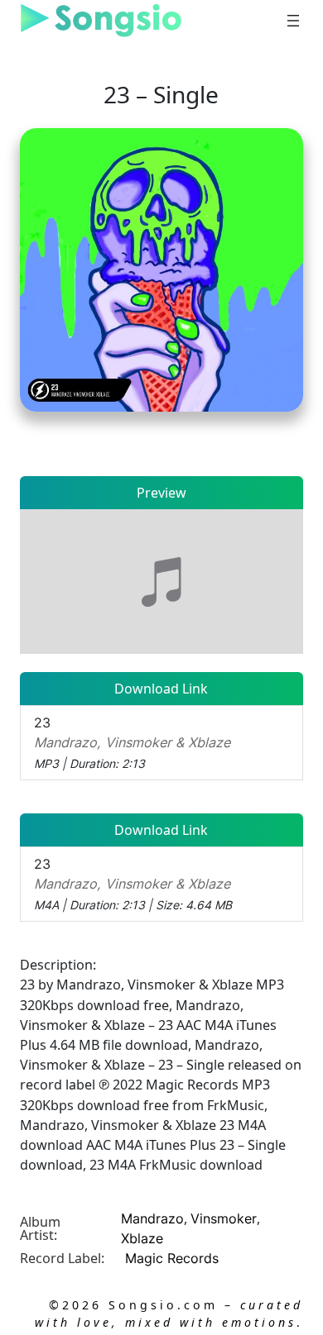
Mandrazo (152, 1218)
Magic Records (172, 1258)
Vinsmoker (223, 1218)
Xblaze (142, 1238)
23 (132, 742)
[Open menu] (293, 21)
